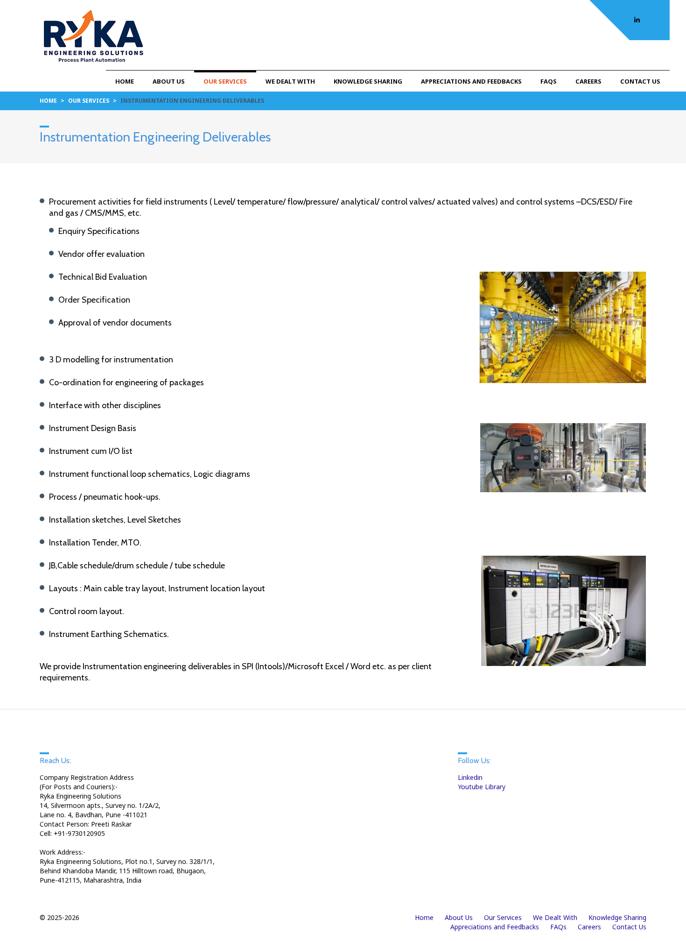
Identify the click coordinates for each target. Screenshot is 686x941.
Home (124, 81)
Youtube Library (481, 786)
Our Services (225, 81)
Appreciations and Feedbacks (471, 81)
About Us (169, 81)
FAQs (548, 81)
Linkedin (470, 777)
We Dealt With (290, 81)
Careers (588, 81)
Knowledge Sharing (368, 81)
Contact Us (640, 81)
